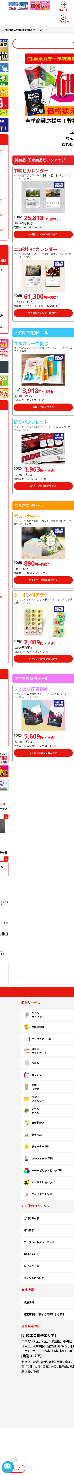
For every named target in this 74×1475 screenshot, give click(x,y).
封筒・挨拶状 (35, 992)
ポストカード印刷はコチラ (43, 580)
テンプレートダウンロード (39, 1059)
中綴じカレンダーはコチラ (43, 234)
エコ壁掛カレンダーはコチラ (43, 313)
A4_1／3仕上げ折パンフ (43, 486)
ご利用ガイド (31, 1050)
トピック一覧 (31, 1068)
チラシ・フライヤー (38, 965)
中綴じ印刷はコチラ (43, 407)
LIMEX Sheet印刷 (42, 1020)
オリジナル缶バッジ (43, 1029)
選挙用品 (37, 1011)
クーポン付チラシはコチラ (43, 658)
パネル (35, 983)
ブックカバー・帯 (41, 974)
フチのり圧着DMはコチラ (43, 753)
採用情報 (29, 1090)
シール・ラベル (36, 1001)
